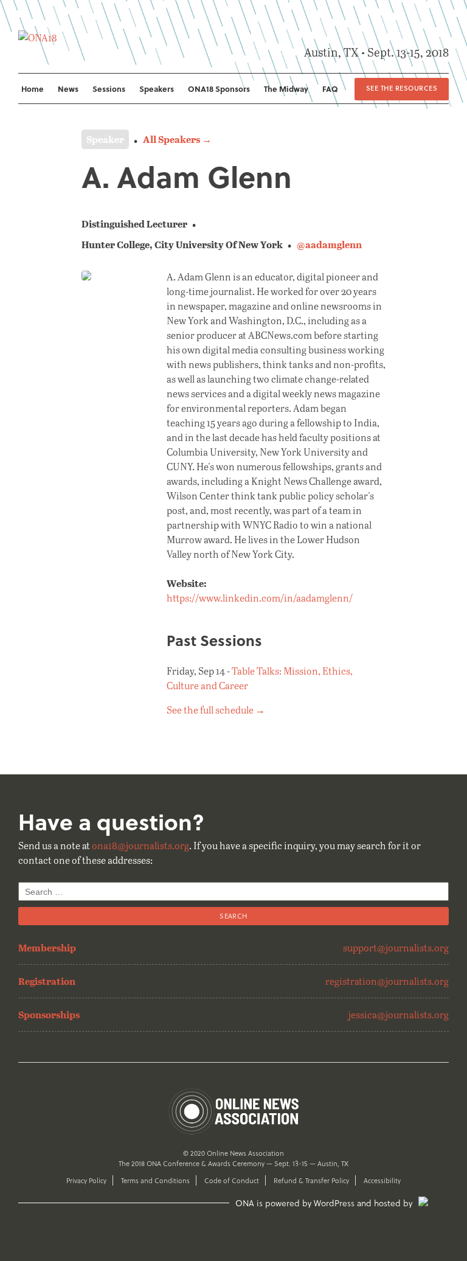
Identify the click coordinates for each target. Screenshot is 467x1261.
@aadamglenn (329, 244)
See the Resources (401, 88)
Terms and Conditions (155, 1180)
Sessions (108, 88)
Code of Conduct (231, 1180)
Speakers (156, 88)
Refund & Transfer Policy (311, 1180)
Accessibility (382, 1180)
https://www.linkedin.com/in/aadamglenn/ (260, 597)
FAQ (330, 88)
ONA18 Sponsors (219, 88)
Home (32, 88)
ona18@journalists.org (140, 845)
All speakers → (177, 139)
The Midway (286, 88)
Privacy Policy (86, 1180)
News (68, 88)
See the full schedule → (216, 709)
